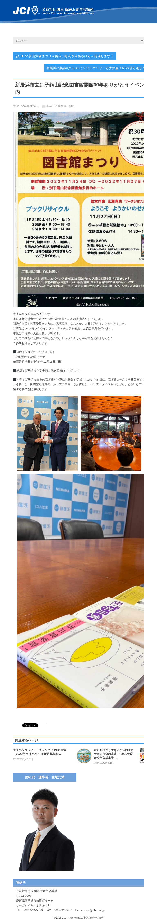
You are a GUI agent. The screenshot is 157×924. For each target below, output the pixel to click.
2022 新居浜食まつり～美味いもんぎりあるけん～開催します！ (67, 56)
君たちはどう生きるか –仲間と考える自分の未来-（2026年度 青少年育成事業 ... (113, 753)
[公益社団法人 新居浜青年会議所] (53, 10)
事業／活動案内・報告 (60, 106)
